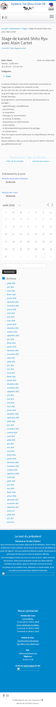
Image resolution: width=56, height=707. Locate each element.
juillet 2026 (11, 283)
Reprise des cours (10, 192)
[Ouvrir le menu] (52, 17)
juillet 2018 (11, 481)
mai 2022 (10, 369)
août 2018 (11, 477)
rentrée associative (42, 161)
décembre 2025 (13, 302)
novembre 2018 (13, 466)
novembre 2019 (13, 429)
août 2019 (11, 436)
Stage (24, 28)
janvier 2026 (11, 298)
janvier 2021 (11, 410)
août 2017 (11, 511)
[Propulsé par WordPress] (42, 700)
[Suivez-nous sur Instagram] (6, 17)
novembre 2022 (13, 354)
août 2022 (11, 358)
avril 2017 (10, 522)
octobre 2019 (12, 432)
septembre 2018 (13, 473)
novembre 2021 (13, 388)
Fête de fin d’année (13, 161)
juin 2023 (10, 339)
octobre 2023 (12, 332)
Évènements (14, 28)
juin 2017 (10, 518)
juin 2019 (10, 444)
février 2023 (11, 343)
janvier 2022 (11, 380)
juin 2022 (10, 365)
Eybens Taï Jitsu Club (24, 700)
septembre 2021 (13, 391)
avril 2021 (10, 402)
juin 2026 (10, 287)
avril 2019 (10, 451)
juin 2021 (10, 395)
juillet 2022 (11, 361)
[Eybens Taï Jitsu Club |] (28, 6)
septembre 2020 (13, 417)
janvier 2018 (11, 496)
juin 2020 (10, 425)
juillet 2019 (11, 440)
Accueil (4, 28)
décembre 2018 (13, 462)
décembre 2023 (13, 328)
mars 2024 (11, 320)
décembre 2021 (13, 384)
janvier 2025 (11, 309)
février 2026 (11, 294)
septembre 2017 (13, 507)
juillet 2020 (11, 421)
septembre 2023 (13, 335)
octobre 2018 (12, 470)
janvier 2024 (11, 324)
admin (23, 48)
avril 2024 (10, 317)
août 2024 (11, 313)
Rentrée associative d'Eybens (15, 178)
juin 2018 (10, 485)
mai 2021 (10, 399)
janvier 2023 (11, 347)
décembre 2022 (13, 350)
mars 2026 (11, 291)
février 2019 (11, 455)
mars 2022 (11, 373)
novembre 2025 (13, 305)
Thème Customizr (33, 703)
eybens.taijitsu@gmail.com (28, 653)
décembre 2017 (13, 500)
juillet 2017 (11, 514)
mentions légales (29, 666)
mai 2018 (10, 488)
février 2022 (11, 376)
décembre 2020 (13, 414)
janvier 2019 (11, 458)
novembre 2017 (13, 503)
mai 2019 (10, 447)
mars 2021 (11, 406)
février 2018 (11, 492)
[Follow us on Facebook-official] (3, 17)
